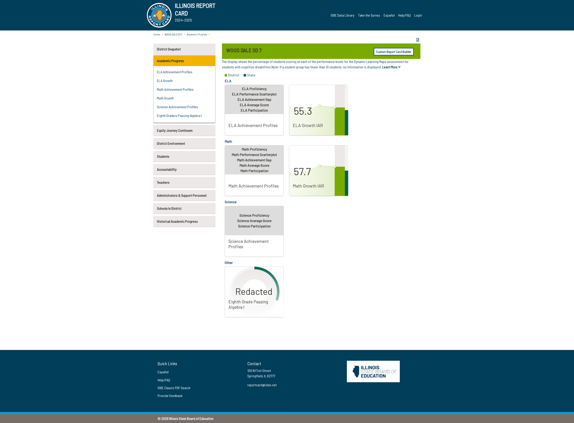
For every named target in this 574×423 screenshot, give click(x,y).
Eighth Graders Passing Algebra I (179, 115)
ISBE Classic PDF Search (174, 388)
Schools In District (169, 208)
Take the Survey (369, 15)
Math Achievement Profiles (175, 89)
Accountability (167, 169)
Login (418, 15)
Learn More (390, 67)
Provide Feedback (170, 395)
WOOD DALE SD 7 (173, 34)
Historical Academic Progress (177, 221)
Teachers (163, 182)
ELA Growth (165, 80)
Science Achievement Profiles (177, 107)
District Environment (171, 143)
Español (389, 15)
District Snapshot (169, 49)
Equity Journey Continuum (175, 130)
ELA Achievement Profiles (174, 72)
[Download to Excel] (417, 39)
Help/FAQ (404, 15)
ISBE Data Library (342, 15)
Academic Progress (170, 60)
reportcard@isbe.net (262, 385)
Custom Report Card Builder (393, 52)
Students (163, 156)
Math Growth (165, 98)
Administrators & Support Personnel (182, 195)
